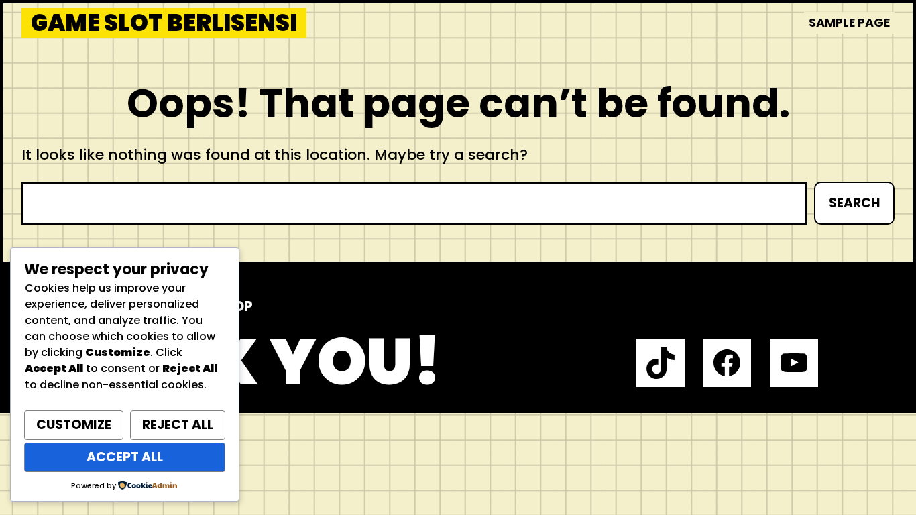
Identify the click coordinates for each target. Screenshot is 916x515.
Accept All (125, 457)
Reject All (177, 425)
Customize (73, 425)
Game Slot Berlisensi (164, 23)
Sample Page (849, 22)
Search (854, 203)
